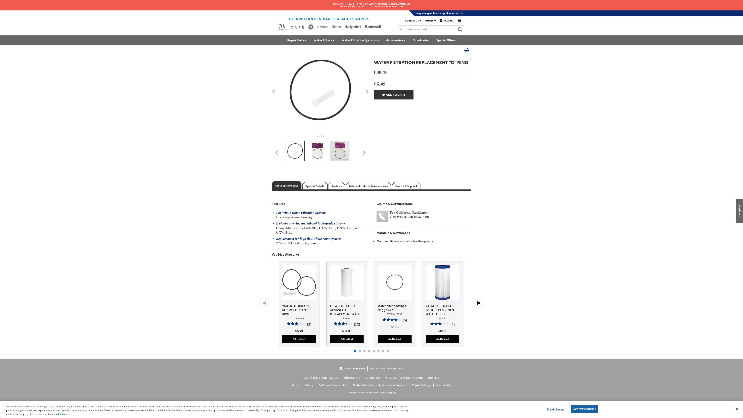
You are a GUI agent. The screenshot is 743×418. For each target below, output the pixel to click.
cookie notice (61, 414)
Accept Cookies (584, 409)
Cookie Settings (555, 409)
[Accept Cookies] (737, 409)
